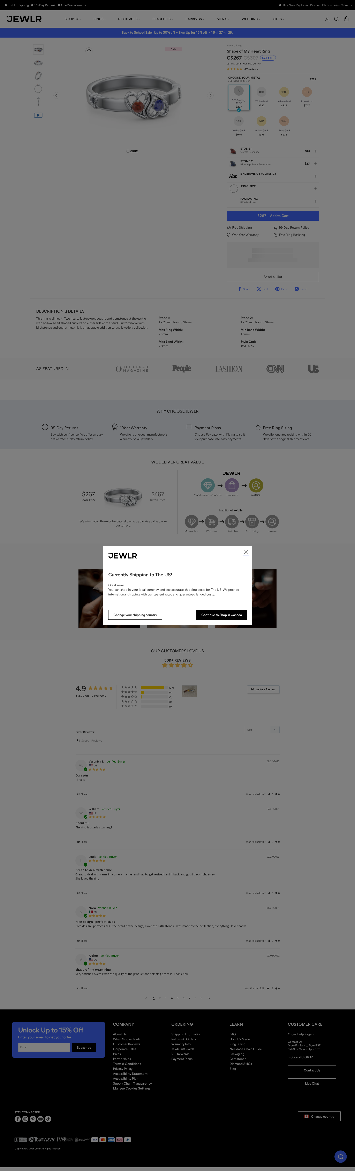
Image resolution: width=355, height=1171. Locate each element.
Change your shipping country (135, 614)
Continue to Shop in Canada (221, 614)
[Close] (245, 552)
